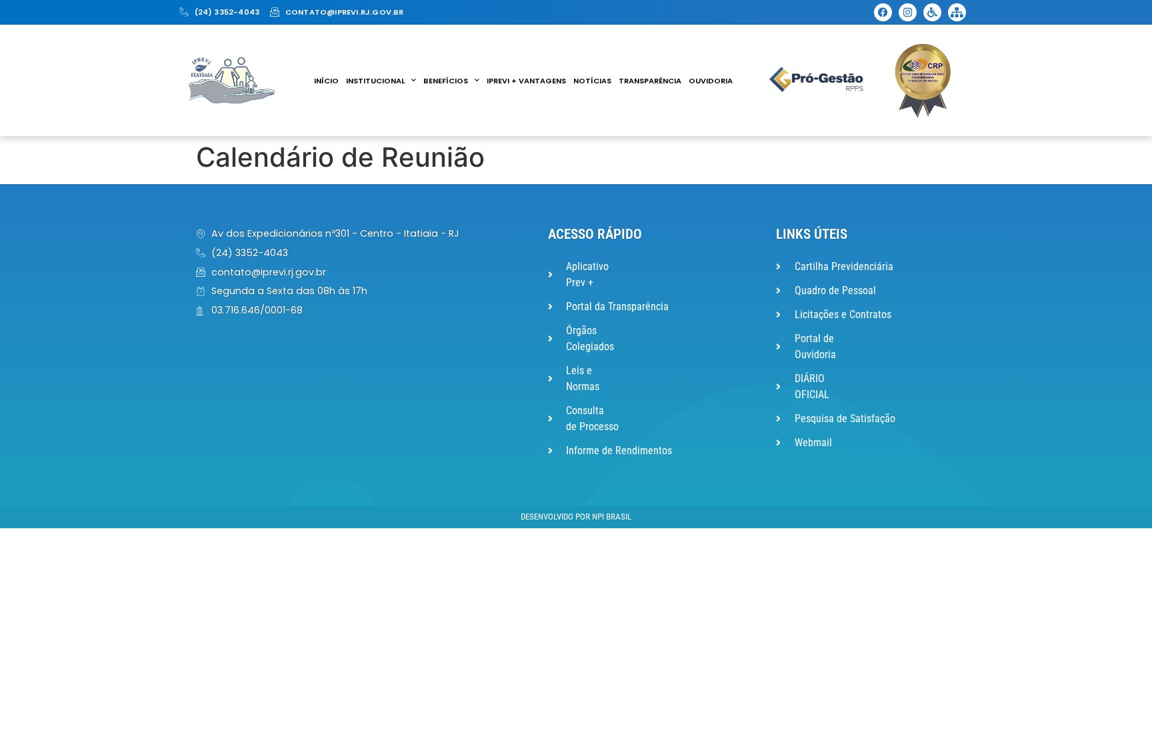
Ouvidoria (711, 80)
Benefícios (445, 80)
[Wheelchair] (932, 12)
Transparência (650, 80)
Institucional (375, 80)
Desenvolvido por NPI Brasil (576, 517)
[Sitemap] (957, 12)
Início (326, 80)
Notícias (592, 80)
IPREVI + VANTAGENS (526, 80)
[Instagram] (908, 12)
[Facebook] (883, 12)
